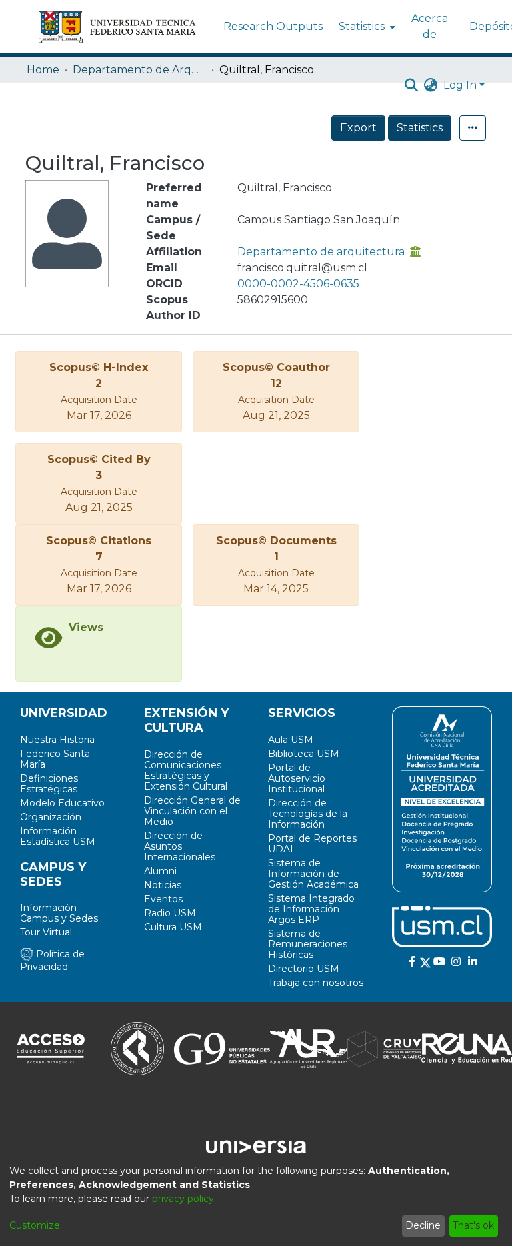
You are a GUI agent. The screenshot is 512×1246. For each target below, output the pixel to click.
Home (43, 69)
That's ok (473, 1225)
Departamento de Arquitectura (139, 69)
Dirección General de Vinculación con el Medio (192, 811)
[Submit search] (411, 85)
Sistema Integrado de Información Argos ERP (311, 909)
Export (358, 127)
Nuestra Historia (57, 740)
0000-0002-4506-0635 (298, 283)
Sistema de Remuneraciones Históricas (307, 944)
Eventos (163, 899)
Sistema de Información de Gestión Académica (313, 873)
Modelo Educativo (62, 803)
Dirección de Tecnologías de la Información (307, 813)
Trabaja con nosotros (315, 983)
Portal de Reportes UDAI (312, 843)
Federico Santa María (55, 759)
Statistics (420, 127)
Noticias (162, 885)
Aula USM (290, 740)
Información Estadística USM (57, 836)
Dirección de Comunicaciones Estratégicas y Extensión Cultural (185, 770)
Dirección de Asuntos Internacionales (179, 846)
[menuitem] (365, 26)
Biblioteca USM (303, 754)
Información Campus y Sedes (59, 913)
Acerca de (429, 26)
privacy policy (183, 1199)
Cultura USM (173, 927)
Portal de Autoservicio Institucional (296, 778)
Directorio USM (303, 969)
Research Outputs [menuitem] (273, 26)
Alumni (160, 871)
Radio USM (170, 913)
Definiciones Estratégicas (49, 783)
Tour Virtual (46, 932)
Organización (50, 817)
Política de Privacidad (52, 960)
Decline (423, 1225)
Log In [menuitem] (460, 85)
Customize (34, 1225)
